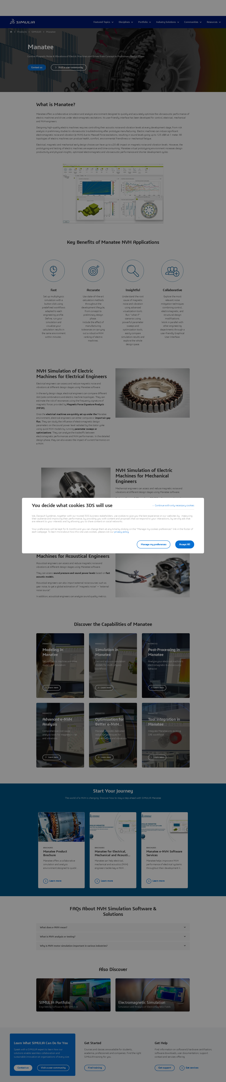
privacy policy (121, 532)
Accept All (184, 544)
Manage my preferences (153, 544)
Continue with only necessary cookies (174, 505)
